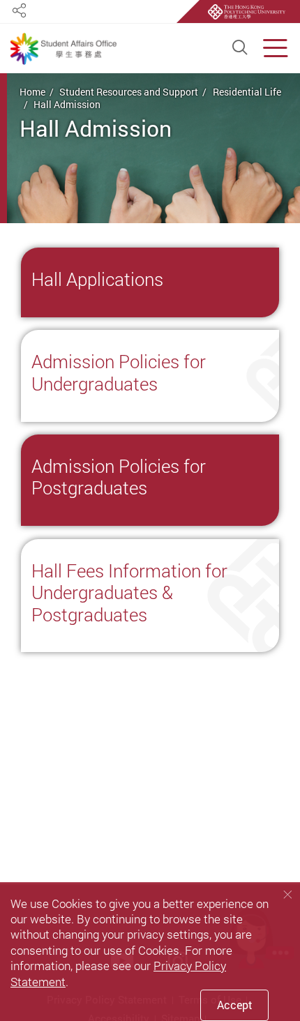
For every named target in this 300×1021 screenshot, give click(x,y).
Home (32, 91)
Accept (235, 1005)
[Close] (287, 894)
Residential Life (247, 91)
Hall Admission (66, 104)
